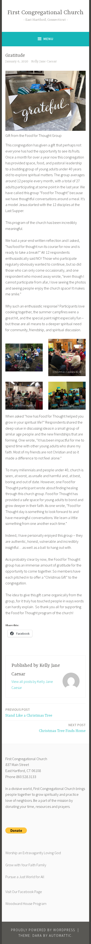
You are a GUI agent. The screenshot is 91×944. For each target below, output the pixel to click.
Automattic (60, 935)
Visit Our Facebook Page (23, 891)
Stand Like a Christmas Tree (28, 712)
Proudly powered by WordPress (43, 930)
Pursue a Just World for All (24, 876)
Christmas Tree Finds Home (62, 728)
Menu (48, 39)
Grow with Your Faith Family (25, 865)
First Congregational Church (45, 12)
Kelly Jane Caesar (44, 61)
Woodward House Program (25, 903)
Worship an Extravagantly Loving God (33, 852)
